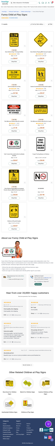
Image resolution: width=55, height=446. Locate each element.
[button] (46, 3)
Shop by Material (50, 6)
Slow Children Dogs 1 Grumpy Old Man (14, 51)
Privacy (17, 428)
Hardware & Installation (42, 6)
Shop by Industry (10, 6)
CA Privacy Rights (20, 434)
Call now (39, 284)
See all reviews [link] (27, 365)
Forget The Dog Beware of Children (41, 154)
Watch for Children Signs (27, 392)
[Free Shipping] (43, 3)
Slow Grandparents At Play (14, 86)
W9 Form (29, 434)
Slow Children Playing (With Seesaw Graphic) (40, 51)
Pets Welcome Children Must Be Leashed (14, 121)
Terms (28, 425)
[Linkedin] (45, 437)
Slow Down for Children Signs (9, 393)
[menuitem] (2, 7)
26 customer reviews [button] (13, 17)
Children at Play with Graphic (14, 221)
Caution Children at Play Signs (45, 393)
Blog (17, 432)
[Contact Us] (39, 3)
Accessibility (29, 432)
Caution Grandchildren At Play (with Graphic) (40, 86)
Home (2, 6)
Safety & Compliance (18, 6)
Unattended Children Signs (9, 412)
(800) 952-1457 (47, 277)
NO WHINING (41, 188)
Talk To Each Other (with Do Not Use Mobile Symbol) (14, 155)
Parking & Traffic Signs (14, 11)
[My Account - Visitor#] (48, 3)
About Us (18, 425)
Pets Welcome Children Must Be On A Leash (41, 121)
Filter (51, 24)
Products (29, 428)
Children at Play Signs (27, 412)
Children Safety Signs (26, 11)
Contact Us (18, 423)
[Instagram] (50, 437)
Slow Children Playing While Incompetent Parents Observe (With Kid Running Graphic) (14, 189)
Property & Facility (33, 6)
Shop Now (14, 61)
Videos (17, 430)
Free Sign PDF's (30, 430)
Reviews (28, 423)
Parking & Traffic (26, 6)
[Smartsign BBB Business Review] (46, 430)
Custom (5, 6)
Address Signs (6, 438)
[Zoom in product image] (25, 46)
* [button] (23, 279)
